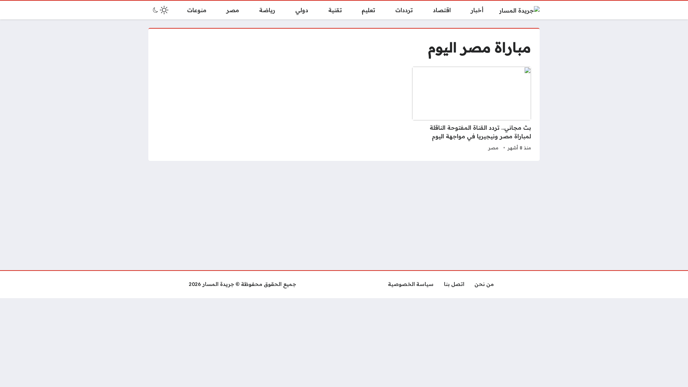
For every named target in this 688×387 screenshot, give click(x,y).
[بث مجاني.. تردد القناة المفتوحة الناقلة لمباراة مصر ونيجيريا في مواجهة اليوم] (471, 110)
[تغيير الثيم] (159, 10)
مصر (493, 147)
